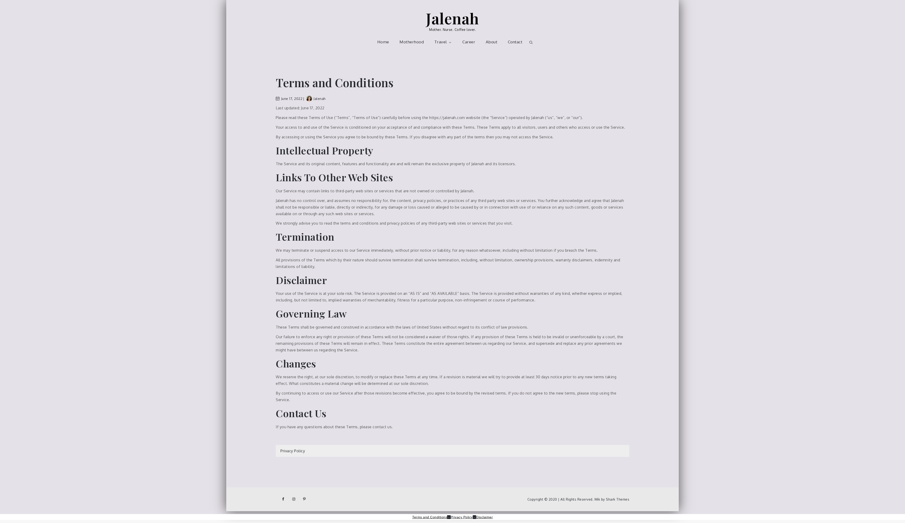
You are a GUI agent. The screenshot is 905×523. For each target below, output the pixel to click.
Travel (440, 41)
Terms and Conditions (429, 517)
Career (468, 41)
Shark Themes (617, 499)
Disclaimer (484, 517)
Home (383, 41)
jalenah (319, 99)
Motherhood (411, 41)
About (492, 41)
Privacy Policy (292, 451)
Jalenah (452, 18)
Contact (515, 41)
